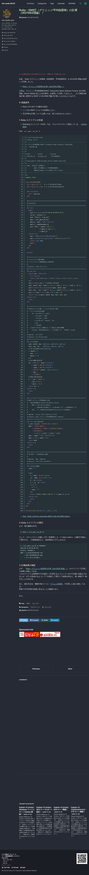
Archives (30, 3)
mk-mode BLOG (8, 3)
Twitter (5, 47)
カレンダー (35, 603)
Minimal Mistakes (32, 870)
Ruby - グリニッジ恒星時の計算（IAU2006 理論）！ (43, 86)
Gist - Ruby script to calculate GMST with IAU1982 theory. (46, 516)
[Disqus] (53, 703)
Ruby (28, 603)
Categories (42, 3)
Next (70, 669)
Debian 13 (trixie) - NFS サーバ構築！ (62, 808)
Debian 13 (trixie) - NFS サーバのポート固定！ (44, 809)
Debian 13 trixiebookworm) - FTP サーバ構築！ (78, 809)
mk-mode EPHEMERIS (10, 44)
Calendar (61, 3)
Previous (36, 669)
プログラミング (35, 607)
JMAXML (72, 3)
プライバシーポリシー (6, 865)
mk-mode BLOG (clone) (10, 38)
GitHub (5, 50)
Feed (23, 867)
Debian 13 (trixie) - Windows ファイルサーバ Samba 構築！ (27, 810)
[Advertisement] (53, 33)
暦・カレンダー (46, 607)
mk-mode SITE (8, 35)
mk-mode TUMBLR (9, 41)
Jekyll (24, 870)
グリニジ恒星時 (56, 584)
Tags (52, 3)
